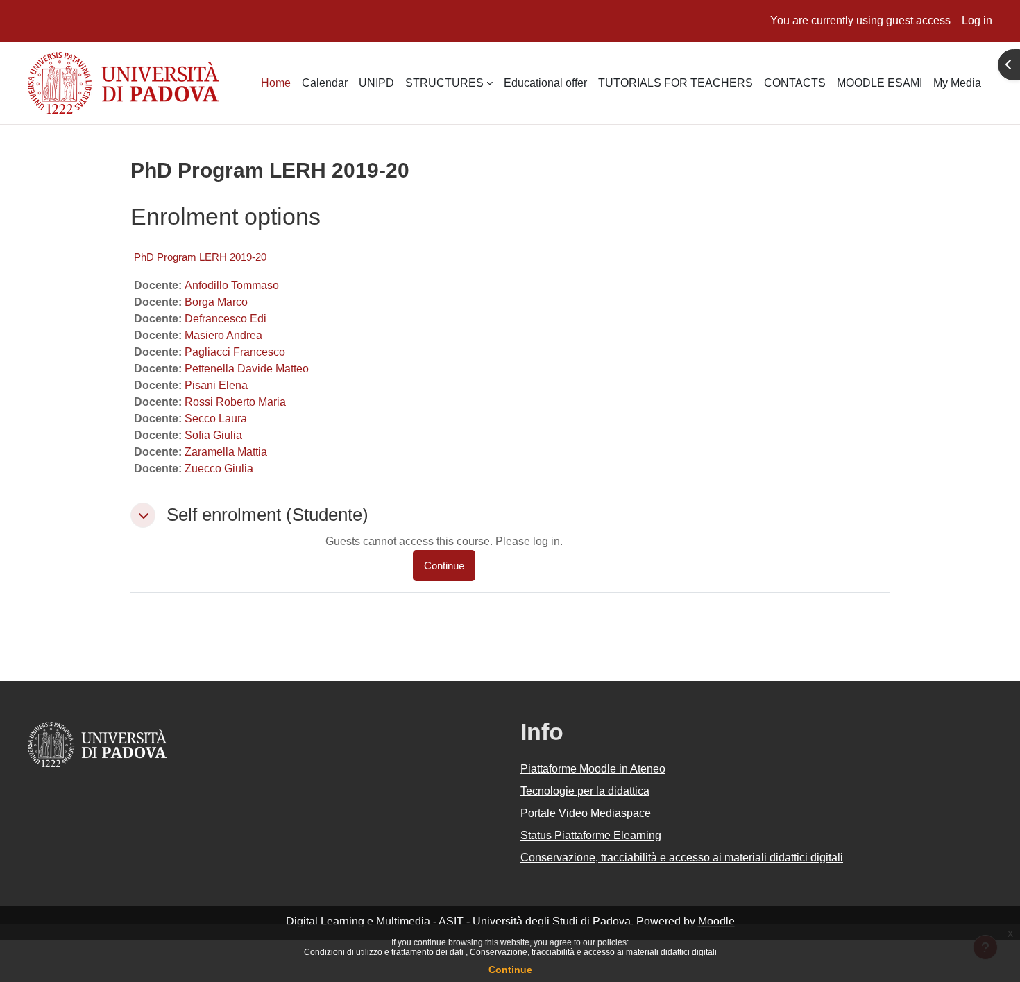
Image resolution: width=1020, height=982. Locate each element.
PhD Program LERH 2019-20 (200, 257)
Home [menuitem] (276, 83)
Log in (977, 20)
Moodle (716, 921)
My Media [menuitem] (957, 83)
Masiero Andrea (223, 335)
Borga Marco (216, 302)
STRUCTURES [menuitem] (444, 83)
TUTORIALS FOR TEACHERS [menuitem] (675, 83)
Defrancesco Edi (225, 319)
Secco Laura (216, 418)
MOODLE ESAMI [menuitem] (879, 83)
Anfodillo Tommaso (232, 285)
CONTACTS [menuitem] (795, 83)
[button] (142, 515)
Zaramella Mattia (226, 452)
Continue (510, 969)
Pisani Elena (216, 385)
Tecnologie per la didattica (584, 791)
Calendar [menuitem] (325, 83)
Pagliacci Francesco (235, 352)
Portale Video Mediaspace (585, 813)
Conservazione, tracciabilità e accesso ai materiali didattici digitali (593, 952)
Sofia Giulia (213, 435)
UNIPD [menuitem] (376, 83)
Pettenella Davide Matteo (247, 368)
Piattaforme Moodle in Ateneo (592, 769)
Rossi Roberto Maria (235, 402)
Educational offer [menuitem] (545, 83)
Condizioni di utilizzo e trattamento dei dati (385, 952)
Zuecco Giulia (219, 468)
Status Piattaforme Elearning (590, 835)
